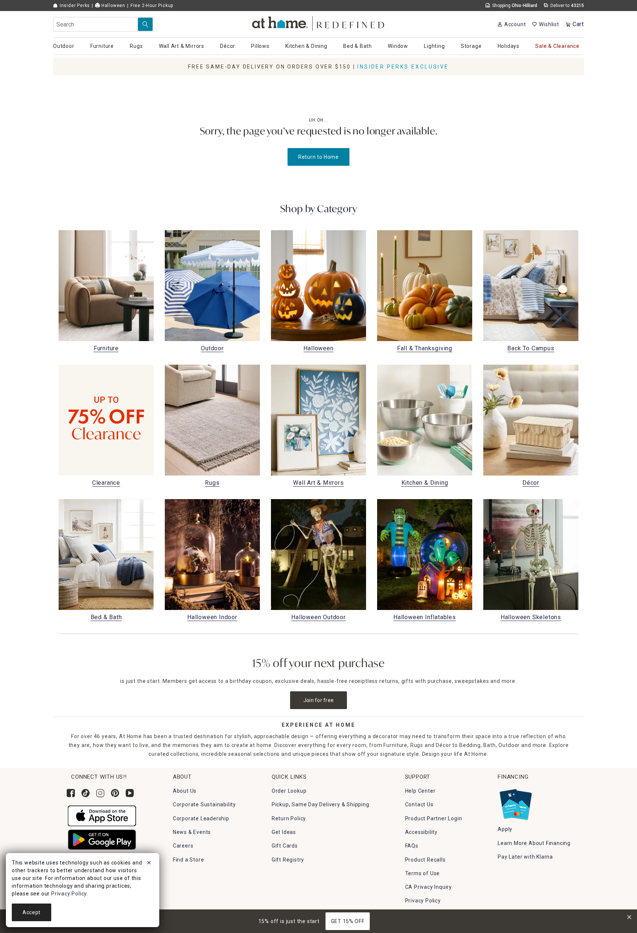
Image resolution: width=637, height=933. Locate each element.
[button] (318, 22)
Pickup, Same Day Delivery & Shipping (320, 804)
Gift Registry (288, 860)
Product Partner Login (433, 818)
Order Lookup (289, 791)
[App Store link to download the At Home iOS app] (102, 815)
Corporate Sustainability (204, 804)
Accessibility (421, 832)
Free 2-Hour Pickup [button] (151, 5)
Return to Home (318, 157)
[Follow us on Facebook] (70, 793)
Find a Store (188, 860)
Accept (31, 912)
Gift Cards (285, 846)
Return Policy (289, 818)
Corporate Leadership (201, 818)
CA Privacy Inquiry (428, 887)
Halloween (112, 5)
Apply (505, 829)
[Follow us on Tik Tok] (85, 793)
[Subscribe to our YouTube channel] (129, 793)
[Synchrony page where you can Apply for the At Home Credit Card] (515, 803)
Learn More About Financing (534, 843)
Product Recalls (425, 860)
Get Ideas (284, 832)
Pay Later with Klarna (525, 857)
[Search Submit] (145, 24)
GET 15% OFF (348, 921)
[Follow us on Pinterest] (115, 793)
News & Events (192, 832)
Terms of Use (422, 873)
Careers (183, 846)
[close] (149, 863)
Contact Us (419, 804)
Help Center (420, 791)
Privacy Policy (423, 901)
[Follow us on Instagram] (100, 793)
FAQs (411, 846)
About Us (184, 791)
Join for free (318, 700)
